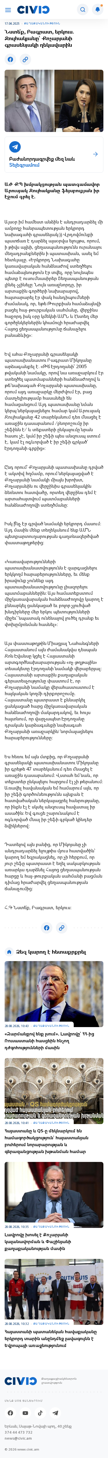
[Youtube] (25, 1413)
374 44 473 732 (19, 1432)
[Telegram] (55, 1413)
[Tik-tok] (40, 1413)
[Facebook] (10, 1413)
